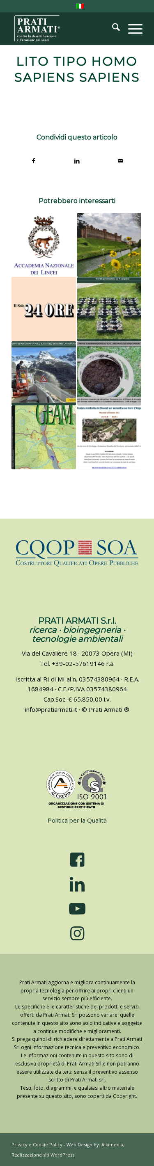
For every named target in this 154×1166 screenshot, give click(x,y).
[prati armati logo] (63, 28)
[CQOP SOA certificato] (77, 553)
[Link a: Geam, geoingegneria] (43, 437)
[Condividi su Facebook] (33, 161)
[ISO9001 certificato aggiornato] (77, 789)
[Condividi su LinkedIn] (77, 161)
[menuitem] (112, 28)
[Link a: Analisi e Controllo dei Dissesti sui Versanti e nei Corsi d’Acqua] (109, 437)
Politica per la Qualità (77, 820)
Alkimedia (112, 1144)
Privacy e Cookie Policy (36, 1144)
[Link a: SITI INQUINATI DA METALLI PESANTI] (109, 309)
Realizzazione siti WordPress (42, 1155)
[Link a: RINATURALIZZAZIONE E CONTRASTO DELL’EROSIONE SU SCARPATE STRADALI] (43, 373)
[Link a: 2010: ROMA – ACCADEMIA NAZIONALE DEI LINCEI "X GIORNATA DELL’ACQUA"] (43, 245)
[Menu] (131, 28)
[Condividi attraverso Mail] (120, 161)
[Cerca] (112, 28)
